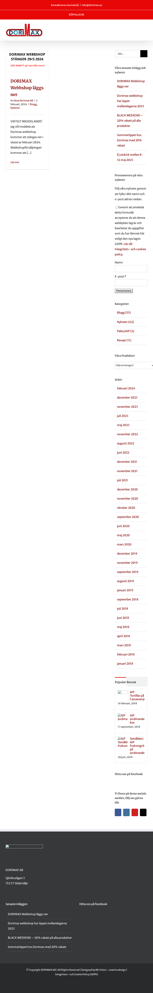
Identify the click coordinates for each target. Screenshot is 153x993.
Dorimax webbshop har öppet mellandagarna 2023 (37, 926)
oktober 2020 (126, 508)
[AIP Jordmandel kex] (122, 716)
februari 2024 (126, 388)
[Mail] (143, 812)
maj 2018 (123, 627)
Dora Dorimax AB (23, 100)
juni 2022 (123, 452)
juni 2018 (123, 618)
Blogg (33, 104)
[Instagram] (126, 812)
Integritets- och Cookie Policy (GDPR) (76, 974)
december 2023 (127, 397)
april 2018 (123, 636)
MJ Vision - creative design (111, 969)
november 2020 (127, 498)
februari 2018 (126, 654)
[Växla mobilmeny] (145, 27)
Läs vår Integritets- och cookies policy (130, 249)
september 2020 (128, 517)
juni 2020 (123, 526)
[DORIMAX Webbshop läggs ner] (27, 61)
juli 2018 (122, 608)
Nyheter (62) (125, 322)
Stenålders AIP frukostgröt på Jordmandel (137, 746)
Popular (120, 682)
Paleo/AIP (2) (125, 331)
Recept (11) (124, 340)
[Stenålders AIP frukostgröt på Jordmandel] (122, 739)
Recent (131, 682)
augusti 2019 (125, 581)
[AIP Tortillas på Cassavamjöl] (122, 693)
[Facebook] (118, 812)
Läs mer (14, 162)
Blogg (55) (124, 312)
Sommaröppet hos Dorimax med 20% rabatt (129, 140)
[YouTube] (135, 812)
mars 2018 (124, 645)
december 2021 (127, 461)
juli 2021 (122, 480)
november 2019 (127, 563)
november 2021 (127, 471)
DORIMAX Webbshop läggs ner (26, 87)
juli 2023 (122, 416)
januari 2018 (125, 663)
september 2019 (127, 572)
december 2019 (127, 553)
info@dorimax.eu (92, 5)
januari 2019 (125, 590)
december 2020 (127, 489)
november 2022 (127, 434)
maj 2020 (123, 535)
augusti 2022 (125, 443)
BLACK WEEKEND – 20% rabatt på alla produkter (130, 121)
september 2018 (127, 599)
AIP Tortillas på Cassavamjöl (137, 695)
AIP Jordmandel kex (137, 719)
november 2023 (127, 406)
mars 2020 (124, 544)
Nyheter (15, 107)
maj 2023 (123, 425)
